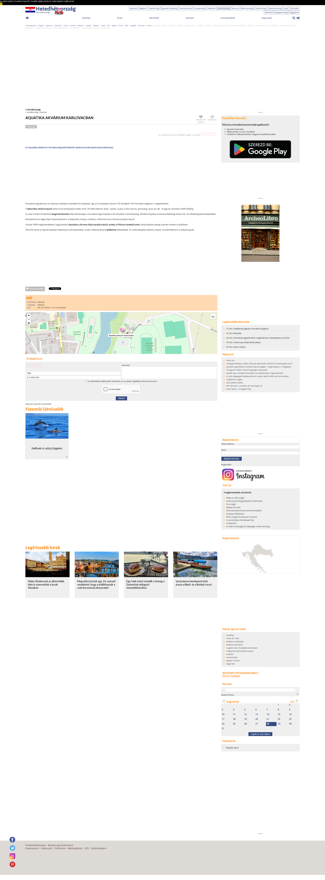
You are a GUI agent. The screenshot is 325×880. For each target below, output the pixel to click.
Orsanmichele (232, 657)
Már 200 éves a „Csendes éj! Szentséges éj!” (244, 386)
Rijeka (114, 26)
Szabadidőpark (272, 26)
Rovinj (121, 26)
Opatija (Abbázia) (235, 513)
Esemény (179, 26)
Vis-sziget (231, 504)
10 (223, 714)
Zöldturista (105, 28)
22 (279, 719)
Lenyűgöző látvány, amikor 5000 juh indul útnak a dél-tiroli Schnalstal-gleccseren (259, 363)
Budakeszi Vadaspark (235, 641)
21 (268, 719)
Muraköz (81, 26)
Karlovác (43, 112)
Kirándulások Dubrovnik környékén (244, 510)
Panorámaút (260, 26)
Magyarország (281, 12)
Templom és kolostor (287, 26)
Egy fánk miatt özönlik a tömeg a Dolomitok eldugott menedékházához (145, 584)
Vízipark (96, 28)
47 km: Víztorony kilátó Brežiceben (243, 342)
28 (268, 723)
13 (256, 714)
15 (279, 714)
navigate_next (297, 694)
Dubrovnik (58, 26)
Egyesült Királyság (169, 8)
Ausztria (133, 8)
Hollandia (211, 8)
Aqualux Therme (233, 660)
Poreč (103, 26)
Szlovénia (269, 12)
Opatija (88, 26)
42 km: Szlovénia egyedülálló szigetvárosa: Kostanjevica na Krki (257, 337)
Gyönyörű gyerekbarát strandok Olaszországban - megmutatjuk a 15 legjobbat (258, 367)
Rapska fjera (232, 747)
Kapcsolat (267, 18)
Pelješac (96, 26)
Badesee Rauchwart (234, 644)
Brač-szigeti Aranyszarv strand (241, 517)
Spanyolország (274, 8)
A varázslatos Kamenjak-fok (240, 520)
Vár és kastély (74, 28)
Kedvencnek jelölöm (36, 289)
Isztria (66, 26)
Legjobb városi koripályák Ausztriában (241, 648)
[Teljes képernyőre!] (29, 323)
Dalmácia (49, 26)
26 (245, 723)
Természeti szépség (60, 28)
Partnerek (60, 848)
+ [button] (29, 315)
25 (234, 723)
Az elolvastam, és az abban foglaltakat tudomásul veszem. (122, 381)
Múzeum (251, 26)
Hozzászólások (228, 18)
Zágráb (41, 26)
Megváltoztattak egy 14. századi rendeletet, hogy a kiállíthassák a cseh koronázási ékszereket (96, 584)
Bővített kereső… (228, 695)
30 (290, 723)
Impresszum (32, 848)
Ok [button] (1, 4)
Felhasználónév (227, 444)
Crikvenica (231, 523)
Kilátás (208, 26)
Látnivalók (154, 18)
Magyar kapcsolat (219, 26)
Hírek (119, 18)
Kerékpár (201, 26)
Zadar (149, 26)
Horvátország (223, 8)
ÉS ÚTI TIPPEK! (231, 676)
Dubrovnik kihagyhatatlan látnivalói (244, 501)
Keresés (190, 18)
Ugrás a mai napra (260, 734)
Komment (126, 365)
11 (234, 714)
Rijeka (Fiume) (233, 507)
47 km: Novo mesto (235, 346)
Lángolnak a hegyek (234, 379)
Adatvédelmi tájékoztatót (100, 381)
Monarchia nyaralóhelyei (237, 26)
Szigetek (133, 26)
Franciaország (185, 8)
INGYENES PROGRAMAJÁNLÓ (240, 672)
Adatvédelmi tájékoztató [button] (63, 1)
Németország (247, 8)
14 (268, 714)
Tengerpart (29, 28)
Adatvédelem (98, 848)
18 (234, 719)
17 (223, 719)
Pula (108, 26)
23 (290, 719)
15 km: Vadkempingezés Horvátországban (247, 328)
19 (245, 719)
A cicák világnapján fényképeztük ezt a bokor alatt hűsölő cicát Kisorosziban (257, 376)
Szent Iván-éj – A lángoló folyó (238, 389)
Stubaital (229, 654)
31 (223, 728)
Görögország (199, 8)
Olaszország (260, 8)
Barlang (171, 26)
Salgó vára (230, 664)
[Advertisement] (121, 176)
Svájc (285, 8)
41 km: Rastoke (233, 333)
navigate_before (223, 700)
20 (256, 719)
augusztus (232, 701)
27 (256, 723)
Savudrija (230, 635)
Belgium (142, 8)
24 (223, 723)
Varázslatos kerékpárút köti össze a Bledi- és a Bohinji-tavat (194, 583)
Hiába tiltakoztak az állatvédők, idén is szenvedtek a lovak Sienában (46, 584)
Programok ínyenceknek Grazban (239, 651)
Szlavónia (141, 26)
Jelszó (223, 450)
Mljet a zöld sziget (235, 498)
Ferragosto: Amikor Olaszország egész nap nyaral (246, 370)
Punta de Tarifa (232, 638)
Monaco (235, 8)
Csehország (154, 8)
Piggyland (294, 12)
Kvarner (73, 26)
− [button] (29, 319)
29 (279, 723)
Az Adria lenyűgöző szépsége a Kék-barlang (248, 526)
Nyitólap (86, 18)
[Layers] (213, 316)
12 (245, 714)
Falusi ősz (230, 360)
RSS (87, 848)
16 (290, 714)
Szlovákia (294, 8)
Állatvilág (156, 26)
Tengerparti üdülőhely (43, 28)
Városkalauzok (30, 26)
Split (126, 26)
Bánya (164, 26)
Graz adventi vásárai (234, 382)
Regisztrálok (226, 464)
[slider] (209, 134)
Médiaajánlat (75, 848)
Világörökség (86, 28)
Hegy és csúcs (190, 26)
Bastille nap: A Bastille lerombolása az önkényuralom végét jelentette (254, 373)
